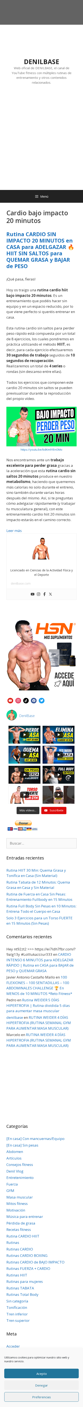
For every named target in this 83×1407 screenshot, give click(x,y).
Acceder (13, 1346)
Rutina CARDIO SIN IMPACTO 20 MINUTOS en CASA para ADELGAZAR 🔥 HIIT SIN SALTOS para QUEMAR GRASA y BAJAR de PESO (40, 250)
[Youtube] (32, 594)
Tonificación (16, 1307)
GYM (10, 1190)
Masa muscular (19, 1197)
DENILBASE (41, 61)
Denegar (41, 1385)
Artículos (13, 1158)
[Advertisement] (41, 141)
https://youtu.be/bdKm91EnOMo (41, 449)
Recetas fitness (18, 1229)
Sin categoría (17, 1301)
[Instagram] (38, 594)
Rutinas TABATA (20, 1288)
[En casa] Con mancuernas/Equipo (35, 1138)
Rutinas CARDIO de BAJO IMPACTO (35, 1262)
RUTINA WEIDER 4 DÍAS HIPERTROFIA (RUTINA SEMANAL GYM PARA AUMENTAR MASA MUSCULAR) (38, 1023)
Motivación (15, 1210)
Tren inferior (17, 1314)
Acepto (41, 1373)
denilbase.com (21, 583)
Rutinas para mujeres (24, 1281)
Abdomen (14, 1151)
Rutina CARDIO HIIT (22, 1236)
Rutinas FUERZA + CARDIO (28, 1268)
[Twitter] (50, 594)
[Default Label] (10, 700)
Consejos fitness (19, 1164)
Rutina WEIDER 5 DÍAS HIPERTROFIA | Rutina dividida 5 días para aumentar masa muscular (38, 1005)
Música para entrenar (24, 1216)
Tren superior (18, 1320)
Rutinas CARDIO (19, 1249)
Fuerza (12, 1184)
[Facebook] (44, 594)
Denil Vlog (14, 1171)
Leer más (14, 530)
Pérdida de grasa (20, 1223)
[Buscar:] (41, 843)
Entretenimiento (20, 1177)
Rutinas (12, 1242)
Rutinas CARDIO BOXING (26, 1255)
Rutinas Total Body (22, 1294)
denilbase (14, 1017)
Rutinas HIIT (16, 1275)
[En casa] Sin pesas (22, 1145)
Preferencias (41, 1397)
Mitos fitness (17, 1203)
